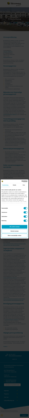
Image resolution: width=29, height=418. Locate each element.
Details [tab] (14, 185)
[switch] (25, 212)
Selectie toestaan (15, 231)
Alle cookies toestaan (15, 226)
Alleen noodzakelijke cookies (14, 235)
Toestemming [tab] (5, 185)
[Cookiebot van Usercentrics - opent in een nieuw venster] (21, 181)
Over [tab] (24, 185)
